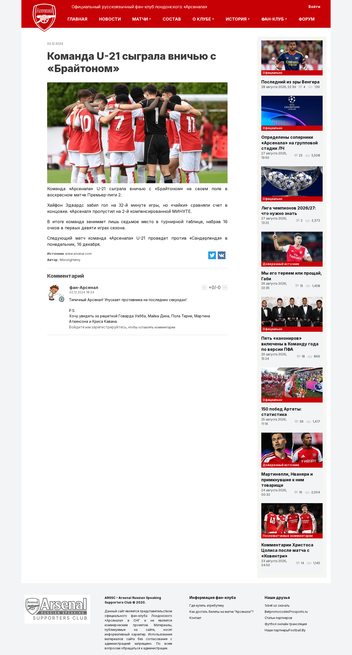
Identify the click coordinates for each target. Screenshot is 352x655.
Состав (172, 19)
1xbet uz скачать (277, 605)
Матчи (140, 19)
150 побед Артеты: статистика (281, 411)
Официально (272, 73)
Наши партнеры (277, 630)
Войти (314, 6)
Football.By (297, 630)
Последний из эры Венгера (290, 81)
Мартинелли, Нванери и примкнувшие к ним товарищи (287, 479)
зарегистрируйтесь (109, 327)
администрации (155, 648)
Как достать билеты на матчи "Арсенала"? (221, 612)
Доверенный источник (281, 264)
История (236, 19)
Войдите (77, 327)
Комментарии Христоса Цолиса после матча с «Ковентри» (287, 550)
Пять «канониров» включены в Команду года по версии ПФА (290, 344)
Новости (110, 19)
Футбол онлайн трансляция (286, 624)
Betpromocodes (277, 612)
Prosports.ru (298, 612)
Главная (77, 19)
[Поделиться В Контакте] (222, 255)
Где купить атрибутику (206, 605)
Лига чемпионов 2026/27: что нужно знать (288, 210)
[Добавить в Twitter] (212, 255)
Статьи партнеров (278, 618)
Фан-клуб (272, 19)
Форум (307, 19)
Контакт (195, 618)
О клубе (201, 19)
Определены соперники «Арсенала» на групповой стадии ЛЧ (289, 143)
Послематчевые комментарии (288, 536)
